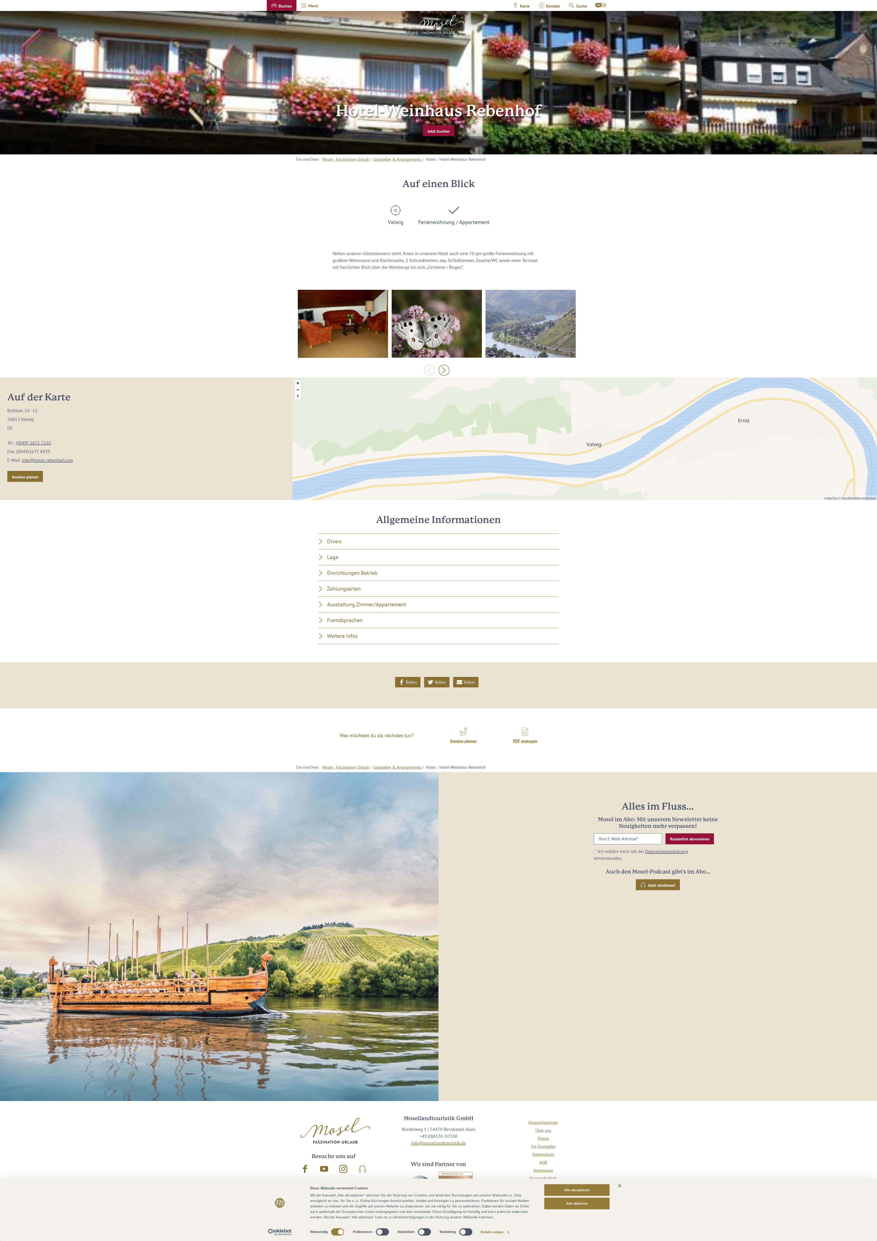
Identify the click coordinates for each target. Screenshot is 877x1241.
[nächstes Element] (443, 370)
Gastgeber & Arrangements (397, 159)
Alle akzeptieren (577, 1190)
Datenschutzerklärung (666, 851)
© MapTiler (830, 498)
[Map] (584, 439)
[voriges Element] (429, 370)
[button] (281, 5)
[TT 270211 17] (531, 323)
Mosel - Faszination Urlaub (345, 159)
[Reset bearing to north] (298, 396)
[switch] (382, 1232)
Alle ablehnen (577, 1203)
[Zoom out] (298, 389)
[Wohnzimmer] (343, 323)
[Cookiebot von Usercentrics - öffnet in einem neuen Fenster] (280, 1232)
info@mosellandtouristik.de (438, 1143)
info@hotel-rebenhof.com (47, 460)
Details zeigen (492, 1232)
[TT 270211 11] (437, 323)
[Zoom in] (298, 383)
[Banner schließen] (619, 1185)
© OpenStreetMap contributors (857, 498)
